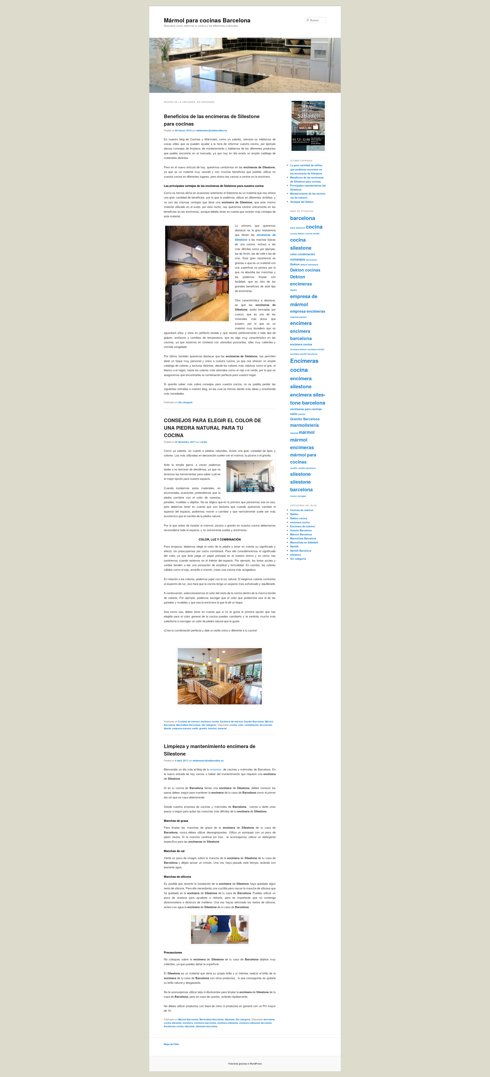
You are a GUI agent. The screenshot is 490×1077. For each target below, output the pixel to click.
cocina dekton (297, 233)
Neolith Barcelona (300, 550)
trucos (293, 496)
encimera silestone (227, 1023)
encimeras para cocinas (306, 409)
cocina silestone (173, 1023)
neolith (293, 468)
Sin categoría (185, 402)
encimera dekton (298, 349)
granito (203, 728)
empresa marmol (181, 728)
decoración (266, 725)
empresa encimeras (307, 311)
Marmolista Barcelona (188, 725)
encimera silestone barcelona (255, 1023)
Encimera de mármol (231, 721)
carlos (203, 442)
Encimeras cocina (174, 1026)
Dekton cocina (298, 518)
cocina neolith (312, 233)
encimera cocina (210, 721)
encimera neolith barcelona (303, 353)
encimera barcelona (205, 1023)
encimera (188, 1023)
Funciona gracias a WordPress (245, 1063)
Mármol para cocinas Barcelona (207, 20)
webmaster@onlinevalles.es (211, 130)
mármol (212, 728)
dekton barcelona (309, 264)
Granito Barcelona (254, 721)
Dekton (295, 264)
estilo (195, 728)
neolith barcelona (307, 468)
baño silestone (297, 227)
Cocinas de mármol (188, 721)
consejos (297, 259)
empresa (216, 769)
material (222, 728)
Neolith (294, 546)
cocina (233, 725)
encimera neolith (316, 349)
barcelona (269, 1019)
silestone (230, 1019)
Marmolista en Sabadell (304, 542)
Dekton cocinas (305, 270)
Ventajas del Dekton (302, 202)
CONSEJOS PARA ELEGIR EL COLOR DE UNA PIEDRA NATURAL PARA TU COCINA (212, 428)
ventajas (301, 496)
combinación (252, 725)
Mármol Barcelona (188, 1019)
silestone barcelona (206, 1026)
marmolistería (304, 425)
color (240, 725)
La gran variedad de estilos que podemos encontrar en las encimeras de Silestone (306, 169)
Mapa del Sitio (171, 1044)
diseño (167, 728)
